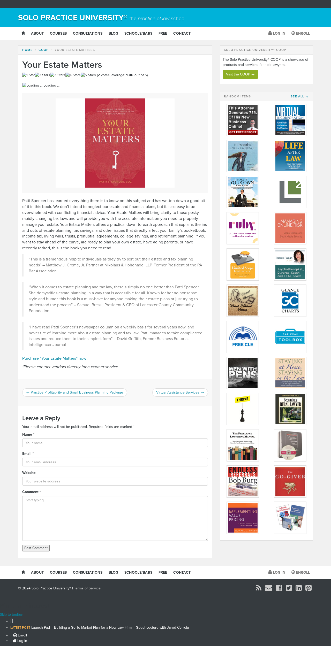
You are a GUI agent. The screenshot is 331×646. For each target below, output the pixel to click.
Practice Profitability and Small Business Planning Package (74, 392)
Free (163, 33)
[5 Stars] (88, 75)
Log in (278, 33)
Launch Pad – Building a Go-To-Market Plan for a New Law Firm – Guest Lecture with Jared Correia (99, 627)
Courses (58, 33)
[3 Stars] (57, 75)
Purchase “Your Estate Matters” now (54, 358)
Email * (28, 453)
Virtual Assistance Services (180, 392)
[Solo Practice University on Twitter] (289, 589)
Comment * (31, 492)
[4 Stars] (73, 75)
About (37, 33)
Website (29, 473)
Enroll (302, 33)
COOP (43, 50)
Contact (182, 33)
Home (27, 50)
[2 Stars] (42, 75)
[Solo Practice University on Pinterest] (308, 589)
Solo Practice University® (101, 17)
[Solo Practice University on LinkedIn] (299, 589)
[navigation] (165, 630)
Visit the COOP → (240, 74)
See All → (300, 96)
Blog (113, 33)
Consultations (87, 33)
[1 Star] (28, 75)
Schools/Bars (138, 33)
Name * (28, 434)
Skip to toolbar (11, 614)
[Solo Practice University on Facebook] (279, 589)
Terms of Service (87, 588)
